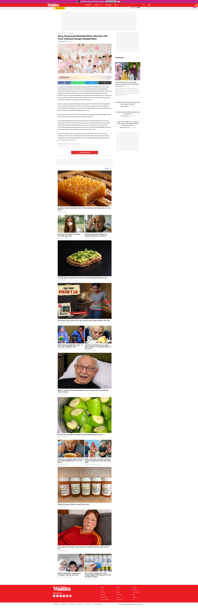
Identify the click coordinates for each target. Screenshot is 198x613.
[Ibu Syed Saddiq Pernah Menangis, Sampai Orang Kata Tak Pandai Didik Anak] (127, 71)
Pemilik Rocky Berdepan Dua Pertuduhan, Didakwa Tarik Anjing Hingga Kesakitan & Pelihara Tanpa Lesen (128, 123)
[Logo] (53, 4)
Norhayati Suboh (63, 41)
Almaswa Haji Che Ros (125, 127)
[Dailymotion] (139, 8)
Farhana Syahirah (125, 106)
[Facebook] (130, 8)
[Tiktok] (136, 8)
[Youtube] (138, 8)
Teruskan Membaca (84, 152)
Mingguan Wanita (62, 33)
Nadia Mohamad (119, 86)
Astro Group (140, 604)
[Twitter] (134, 8)
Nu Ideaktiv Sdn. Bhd (128, 604)
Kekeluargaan (71, 33)
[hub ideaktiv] (149, 4)
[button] (144, 5)
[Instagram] (132, 8)
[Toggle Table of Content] (107, 77)
